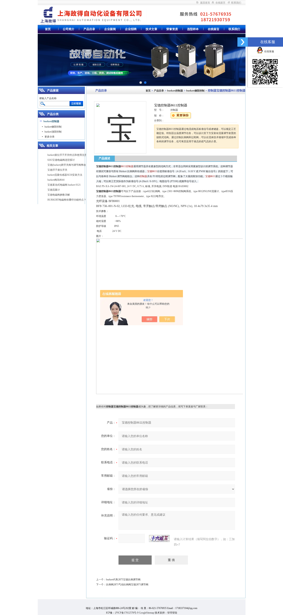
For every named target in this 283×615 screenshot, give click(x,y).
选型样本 (193, 29)
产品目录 (89, 29)
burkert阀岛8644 (55, 179)
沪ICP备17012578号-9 (126, 612)
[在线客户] (242, 42)
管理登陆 (172, 612)
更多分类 (49, 136)
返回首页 (205, 2)
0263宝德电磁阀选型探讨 (61, 159)
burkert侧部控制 (53, 126)
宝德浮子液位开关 (57, 169)
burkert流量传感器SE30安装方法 (64, 174)
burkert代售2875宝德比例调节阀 (123, 579)
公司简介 (68, 29)
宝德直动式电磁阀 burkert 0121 (64, 184)
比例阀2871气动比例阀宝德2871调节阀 (127, 584)
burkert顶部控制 (53, 131)
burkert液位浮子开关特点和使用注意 (67, 154)
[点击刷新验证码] (159, 538)
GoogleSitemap (146, 612)
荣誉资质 (172, 29)
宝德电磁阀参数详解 (58, 194)
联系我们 (236, 2)
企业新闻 (110, 29)
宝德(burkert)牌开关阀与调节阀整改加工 (69, 164)
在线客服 (268, 51)
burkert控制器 (175, 90)
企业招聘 (131, 29)
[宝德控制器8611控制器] (120, 124)
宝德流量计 (53, 189)
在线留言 (220, 2)
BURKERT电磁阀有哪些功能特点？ (66, 199)
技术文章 (151, 29)
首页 (48, 29)
